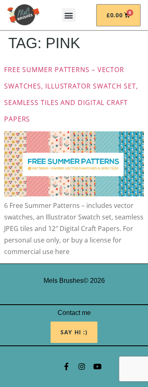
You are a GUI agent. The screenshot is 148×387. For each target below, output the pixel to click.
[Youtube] (97, 366)
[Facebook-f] (66, 366)
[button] (69, 15)
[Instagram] (82, 366)
